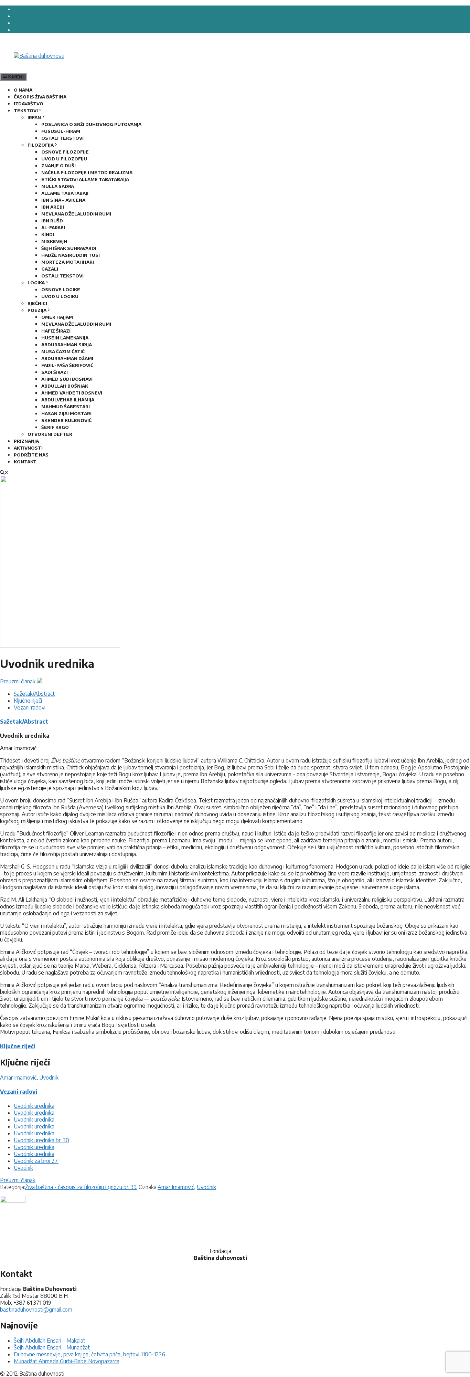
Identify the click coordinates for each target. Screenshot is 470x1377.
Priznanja (26, 441)
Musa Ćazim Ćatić (63, 351)
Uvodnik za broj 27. (36, 1160)
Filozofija (41, 145)
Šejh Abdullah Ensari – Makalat (49, 1340)
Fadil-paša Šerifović (67, 365)
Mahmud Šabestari (65, 406)
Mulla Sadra (57, 186)
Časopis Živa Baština (40, 96)
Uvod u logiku (59, 296)
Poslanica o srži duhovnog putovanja (91, 124)
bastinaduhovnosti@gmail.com (36, 1309)
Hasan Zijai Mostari (66, 413)
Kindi (47, 234)
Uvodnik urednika (34, 1105)
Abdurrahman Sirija (66, 344)
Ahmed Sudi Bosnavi (67, 379)
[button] (4, 473)
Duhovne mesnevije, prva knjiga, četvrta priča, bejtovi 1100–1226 (89, 1354)
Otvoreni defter (50, 434)
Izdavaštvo (28, 103)
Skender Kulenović (66, 420)
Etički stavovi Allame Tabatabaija (85, 179)
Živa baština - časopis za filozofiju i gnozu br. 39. (81, 1187)
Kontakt (25, 461)
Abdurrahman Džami (67, 358)
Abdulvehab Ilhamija (67, 399)
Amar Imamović (18, 1077)
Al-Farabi (53, 227)
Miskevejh (54, 241)
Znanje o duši (58, 165)
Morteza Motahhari (67, 262)
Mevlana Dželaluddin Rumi (76, 214)
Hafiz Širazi (56, 331)
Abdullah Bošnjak (64, 386)
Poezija (37, 310)
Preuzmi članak (18, 681)
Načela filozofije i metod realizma (86, 172)
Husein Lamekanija (64, 337)
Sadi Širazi (54, 372)
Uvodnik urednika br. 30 (41, 1140)
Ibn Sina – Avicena (63, 200)
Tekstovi (26, 110)
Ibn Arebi (52, 207)
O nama (23, 90)
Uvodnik (48, 1077)
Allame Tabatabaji (64, 193)
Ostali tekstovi (62, 138)
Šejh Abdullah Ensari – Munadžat (52, 1347)
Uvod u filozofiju (64, 158)
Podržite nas (31, 455)
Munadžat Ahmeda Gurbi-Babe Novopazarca (66, 1361)
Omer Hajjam (57, 317)
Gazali (49, 269)
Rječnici (37, 303)
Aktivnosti (28, 448)
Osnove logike (60, 289)
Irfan (34, 117)
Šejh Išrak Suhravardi (68, 248)
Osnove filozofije (65, 152)
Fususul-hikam (60, 131)
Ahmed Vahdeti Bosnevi (71, 393)
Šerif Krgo (55, 427)
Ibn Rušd (52, 220)
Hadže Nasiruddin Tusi (70, 255)
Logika (36, 282)
